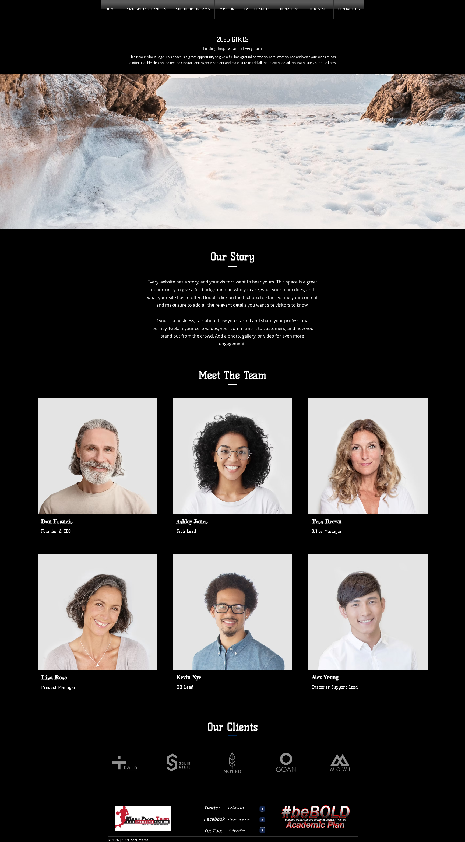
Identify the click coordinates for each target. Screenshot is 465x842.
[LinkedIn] (151, 521)
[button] (257, 9)
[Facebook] (134, 521)
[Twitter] (143, 521)
